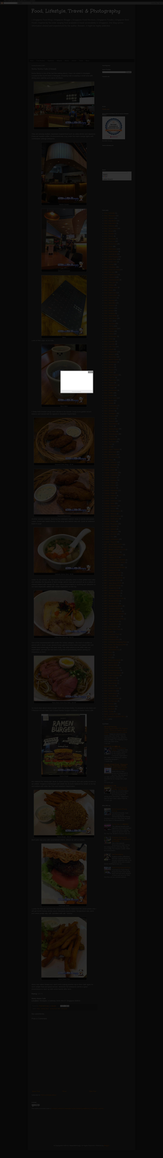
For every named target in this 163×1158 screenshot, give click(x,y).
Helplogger (79, 391)
